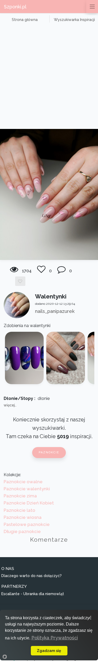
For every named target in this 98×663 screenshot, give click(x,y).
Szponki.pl (15, 6)
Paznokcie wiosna (23, 517)
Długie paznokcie (22, 531)
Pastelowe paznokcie (27, 524)
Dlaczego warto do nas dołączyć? (31, 576)
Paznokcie (49, 452)
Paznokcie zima (20, 495)
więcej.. (10, 405)
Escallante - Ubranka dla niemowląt (32, 594)
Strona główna (25, 20)
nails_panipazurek (54, 311)
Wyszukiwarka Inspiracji (74, 20)
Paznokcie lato (19, 510)
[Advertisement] (49, 77)
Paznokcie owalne (23, 481)
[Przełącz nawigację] (92, 6)
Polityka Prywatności (54, 637)
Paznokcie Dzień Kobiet (29, 503)
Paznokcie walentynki (27, 488)
